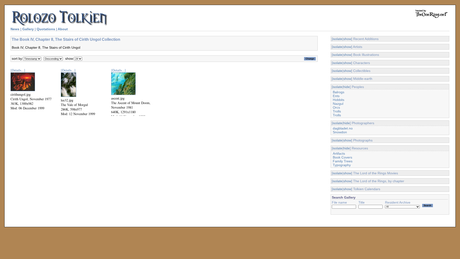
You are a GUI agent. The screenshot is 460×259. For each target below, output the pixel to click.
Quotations (46, 29)
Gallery (28, 29)
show (347, 39)
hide (346, 87)
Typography (342, 165)
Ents (336, 96)
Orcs (336, 107)
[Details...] (18, 70)
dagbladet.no (343, 128)
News (15, 29)
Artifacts (339, 153)
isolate (337, 39)
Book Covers (342, 157)
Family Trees (342, 161)
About (63, 29)
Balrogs (338, 92)
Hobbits (338, 100)
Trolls (337, 111)
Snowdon (340, 132)
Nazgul (338, 104)
